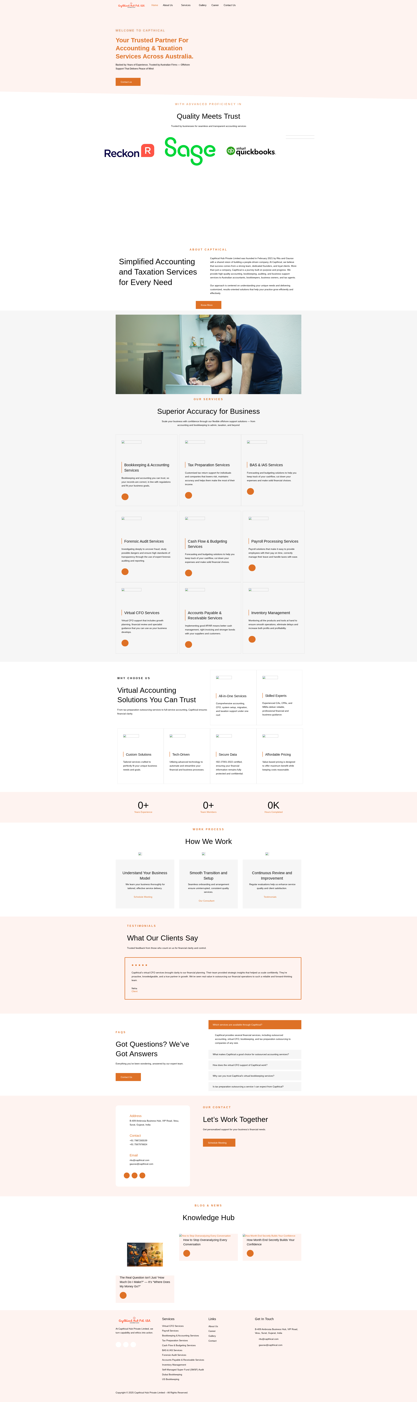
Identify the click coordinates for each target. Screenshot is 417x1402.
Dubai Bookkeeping (172, 1374)
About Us (168, 5)
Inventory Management (174, 1364)
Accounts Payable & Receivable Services (183, 1360)
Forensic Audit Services (174, 1355)
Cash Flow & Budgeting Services (179, 1345)
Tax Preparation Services (175, 1340)
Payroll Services (170, 1330)
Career (215, 5)
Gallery (203, 5)
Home (154, 5)
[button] (208, 354)
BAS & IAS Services (172, 1350)
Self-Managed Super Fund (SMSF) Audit (183, 1369)
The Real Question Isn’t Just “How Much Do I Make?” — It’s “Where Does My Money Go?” (145, 1282)
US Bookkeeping (170, 1379)
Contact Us (230, 5)
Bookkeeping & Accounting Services (180, 1335)
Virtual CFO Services (173, 1326)
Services (186, 5)
